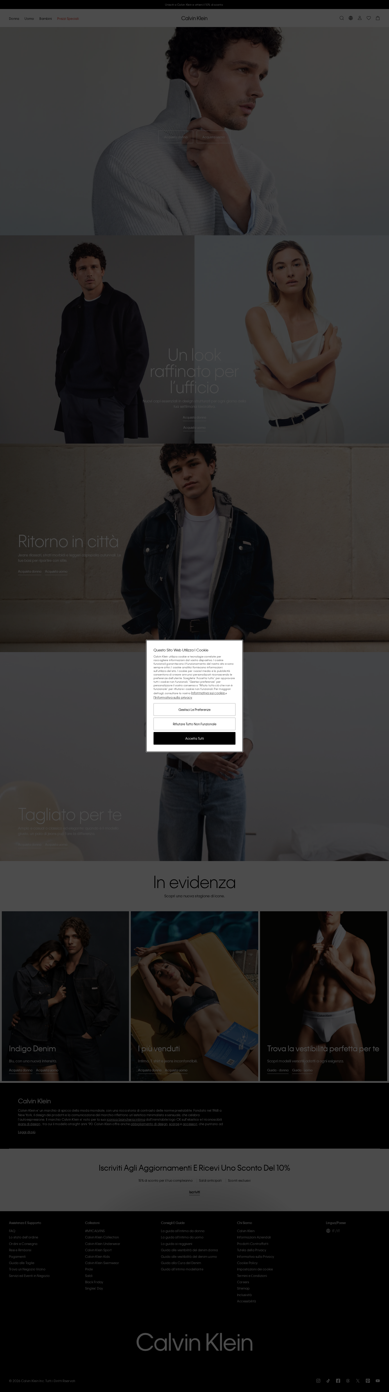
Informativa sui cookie (208, 693)
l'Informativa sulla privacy (173, 697)
